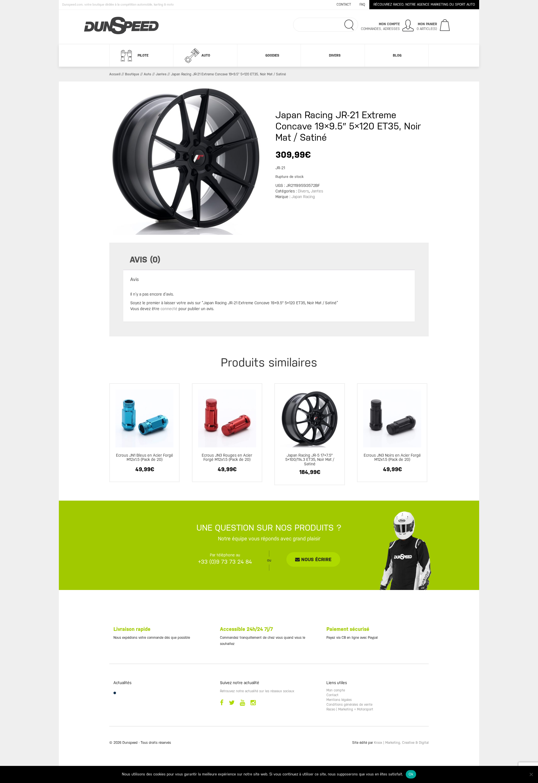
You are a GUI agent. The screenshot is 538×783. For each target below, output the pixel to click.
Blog (397, 55)
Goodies (272, 55)
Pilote (143, 55)
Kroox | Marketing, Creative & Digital (401, 743)
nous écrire (315, 559)
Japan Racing (303, 196)
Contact (344, 4)
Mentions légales (339, 700)
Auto (205, 55)
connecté (169, 308)
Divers (334, 55)
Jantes (161, 74)
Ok (411, 774)
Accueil (114, 74)
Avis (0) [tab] (145, 259)
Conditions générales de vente (349, 705)
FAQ (362, 4)
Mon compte (335, 690)
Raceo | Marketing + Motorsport (349, 709)
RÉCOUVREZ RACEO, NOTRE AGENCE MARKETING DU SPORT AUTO (424, 4)
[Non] (531, 774)
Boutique (132, 74)
